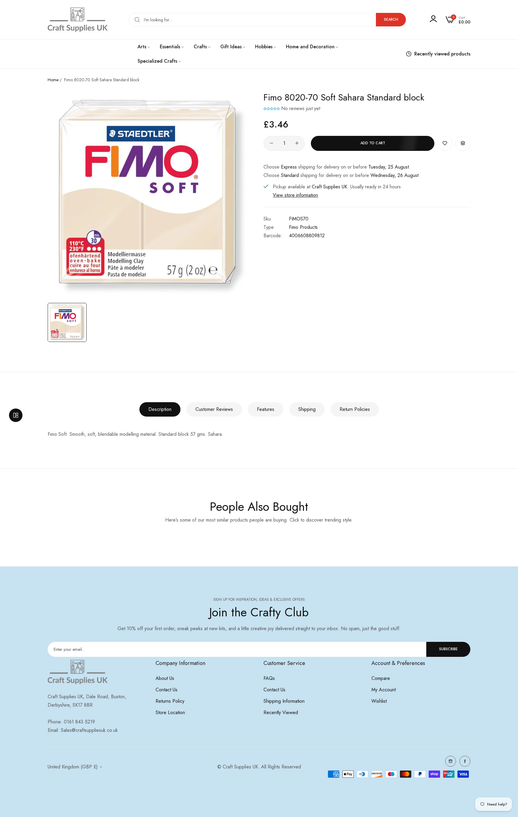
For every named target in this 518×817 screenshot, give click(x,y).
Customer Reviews (214, 409)
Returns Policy (170, 701)
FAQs (269, 678)
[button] (271, 108)
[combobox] (267, 19)
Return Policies (355, 409)
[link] (144, 47)
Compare (380, 678)
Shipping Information (284, 701)
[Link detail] (450, 761)
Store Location (170, 712)
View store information (295, 194)
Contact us (166, 689)
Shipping (307, 409)
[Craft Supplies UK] (78, 19)
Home (53, 80)
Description (159, 409)
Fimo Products (303, 226)
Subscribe (448, 649)
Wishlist (379, 701)
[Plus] (297, 143)
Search (391, 19)
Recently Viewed (280, 712)
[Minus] (271, 143)
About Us (165, 678)
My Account (383, 689)
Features (265, 409)
